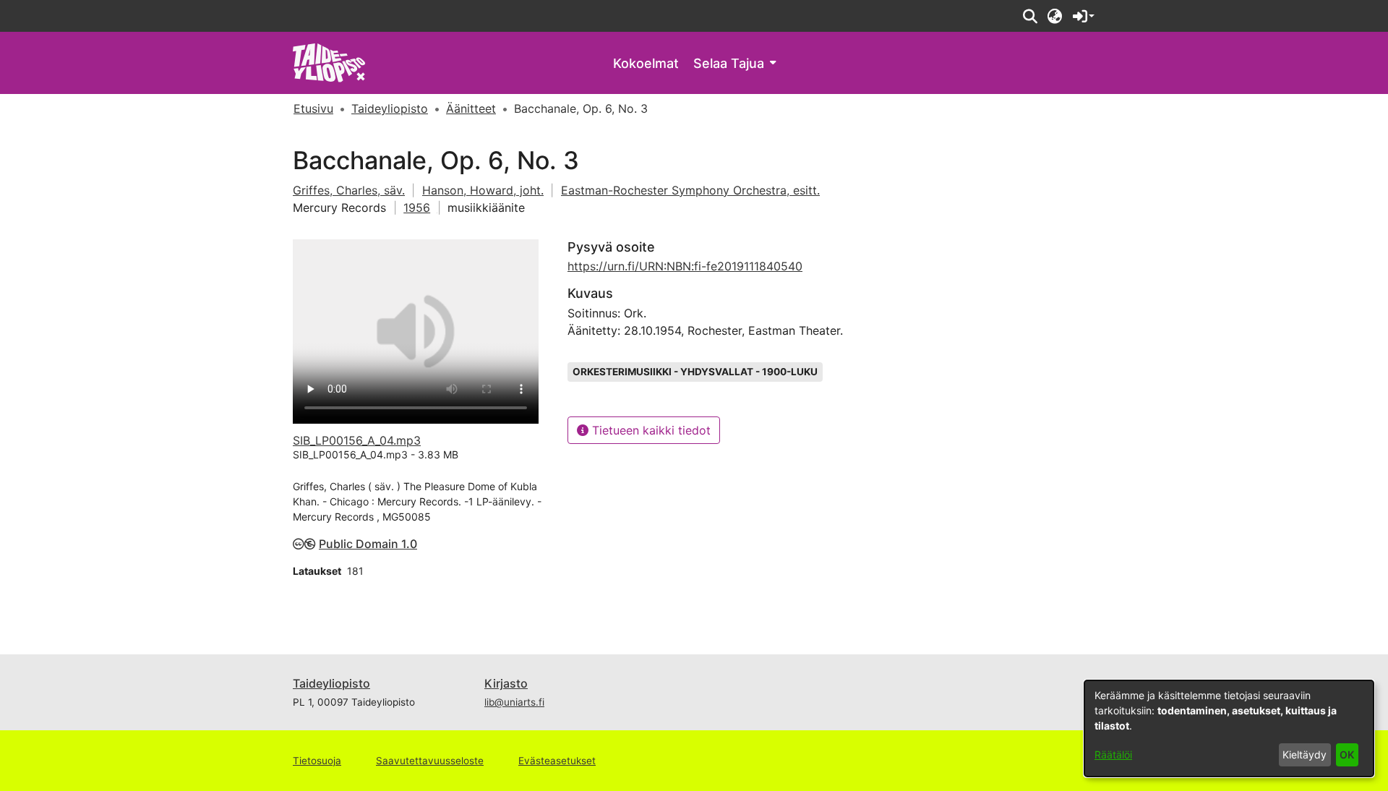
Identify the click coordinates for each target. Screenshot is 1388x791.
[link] (329, 61)
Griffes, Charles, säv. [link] (349, 190)
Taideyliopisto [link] (389, 108)
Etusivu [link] (313, 108)
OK (1347, 754)
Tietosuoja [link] (317, 760)
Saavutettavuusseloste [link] (430, 760)
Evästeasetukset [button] (557, 760)
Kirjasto (506, 683)
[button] (1030, 16)
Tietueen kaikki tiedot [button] (649, 430)
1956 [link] (416, 207)
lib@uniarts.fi (514, 702)
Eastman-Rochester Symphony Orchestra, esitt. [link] (690, 190)
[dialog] (1229, 728)
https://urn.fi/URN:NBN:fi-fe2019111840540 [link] (684, 266)
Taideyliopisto (331, 683)
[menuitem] (734, 63)
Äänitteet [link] (471, 108)
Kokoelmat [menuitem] (646, 63)
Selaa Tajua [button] (728, 63)
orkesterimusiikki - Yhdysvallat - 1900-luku (695, 371)
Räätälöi (1113, 754)
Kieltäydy (1304, 754)
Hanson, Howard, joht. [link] (483, 190)
